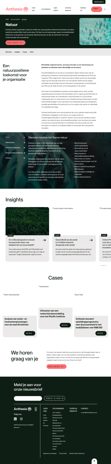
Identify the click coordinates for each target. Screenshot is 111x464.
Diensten (9, 52)
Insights (17, 52)
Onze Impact (56, 9)
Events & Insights (68, 9)
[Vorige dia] (105, 265)
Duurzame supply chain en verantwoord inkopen (58, 443)
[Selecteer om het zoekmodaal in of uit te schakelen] (104, 9)
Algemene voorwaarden (50, 453)
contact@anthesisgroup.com (89, 412)
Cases (25, 52)
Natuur (54, 433)
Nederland (98, 2)
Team (32, 52)
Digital (54, 449)
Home (7, 19)
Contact (95, 9)
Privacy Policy (63, 453)
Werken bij (83, 9)
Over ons (33, 9)
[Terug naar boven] (94, 461)
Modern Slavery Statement (77, 453)
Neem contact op (14, 43)
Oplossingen (45, 9)
